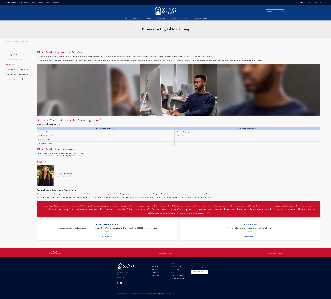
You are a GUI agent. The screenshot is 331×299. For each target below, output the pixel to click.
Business (15, 41)
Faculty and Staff (24, 2)
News (315, 2)
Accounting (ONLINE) (11, 55)
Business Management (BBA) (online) (16, 79)
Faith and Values (161, 18)
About (125, 18)
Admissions (148, 18)
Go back (9, 51)
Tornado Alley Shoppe (177, 278)
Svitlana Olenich (64, 173)
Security (173, 272)
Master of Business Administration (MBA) (17, 74)
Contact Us (155, 266)
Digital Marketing (10, 64)
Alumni (41, 2)
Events (310, 2)
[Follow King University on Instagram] (117, 283)
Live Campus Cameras (201, 18)
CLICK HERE (80, 153)
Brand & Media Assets (177, 275)
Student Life (175, 18)
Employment (155, 272)
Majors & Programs (176, 266)
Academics (136, 18)
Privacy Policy (175, 269)
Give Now (322, 2)
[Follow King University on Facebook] (121, 283)
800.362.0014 (120, 278)
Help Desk (154, 269)
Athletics (186, 18)
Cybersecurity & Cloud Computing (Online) (18, 69)
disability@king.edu (158, 293)
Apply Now (302, 2)
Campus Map (155, 275)
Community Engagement (53, 2)
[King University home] (125, 266)
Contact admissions (199, 272)
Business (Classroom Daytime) (14, 60)
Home (7, 41)
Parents (34, 2)
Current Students (11, 2)
